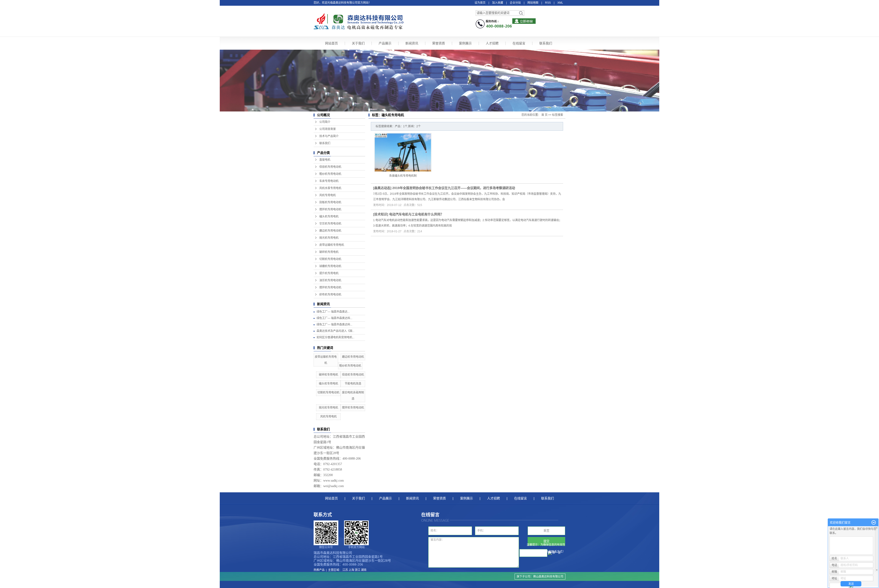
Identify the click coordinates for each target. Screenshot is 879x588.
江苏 (345, 570)
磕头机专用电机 (329, 216)
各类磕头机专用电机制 (403, 175)
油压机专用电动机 (330, 280)
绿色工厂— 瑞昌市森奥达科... (334, 318)
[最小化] (873, 522)
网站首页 (331, 43)
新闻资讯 (411, 43)
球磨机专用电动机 (330, 266)
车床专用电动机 (329, 181)
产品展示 (385, 43)
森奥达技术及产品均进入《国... (335, 331)
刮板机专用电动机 (330, 202)
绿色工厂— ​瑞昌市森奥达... (333, 311)
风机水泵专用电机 (330, 188)
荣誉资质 (438, 43)
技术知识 (380, 214)
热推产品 (319, 570)
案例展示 (465, 43)
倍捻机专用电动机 (330, 166)
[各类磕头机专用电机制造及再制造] (402, 152)
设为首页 (480, 2)
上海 (351, 570)
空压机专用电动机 (330, 223)
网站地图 (532, 2)
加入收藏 (497, 2)
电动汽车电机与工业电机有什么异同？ (416, 214)
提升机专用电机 (329, 273)
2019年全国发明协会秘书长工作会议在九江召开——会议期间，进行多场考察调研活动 (453, 188)
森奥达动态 (382, 188)
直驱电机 (324, 159)
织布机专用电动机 (330, 294)
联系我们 (545, 43)
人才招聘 (492, 43)
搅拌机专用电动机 (330, 209)
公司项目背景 (327, 129)
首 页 (544, 115)
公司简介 (324, 122)
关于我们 (358, 43)
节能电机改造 (353, 383)
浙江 (357, 570)
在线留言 (519, 43)
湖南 (363, 570)
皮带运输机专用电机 (331, 245)
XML (560, 2)
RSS (548, 2)
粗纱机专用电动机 (330, 174)
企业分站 (515, 2)
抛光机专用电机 (329, 237)
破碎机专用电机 (329, 252)
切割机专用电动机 (330, 259)
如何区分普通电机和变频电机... (335, 337)
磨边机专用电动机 (330, 230)
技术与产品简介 (329, 136)
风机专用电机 (327, 195)
